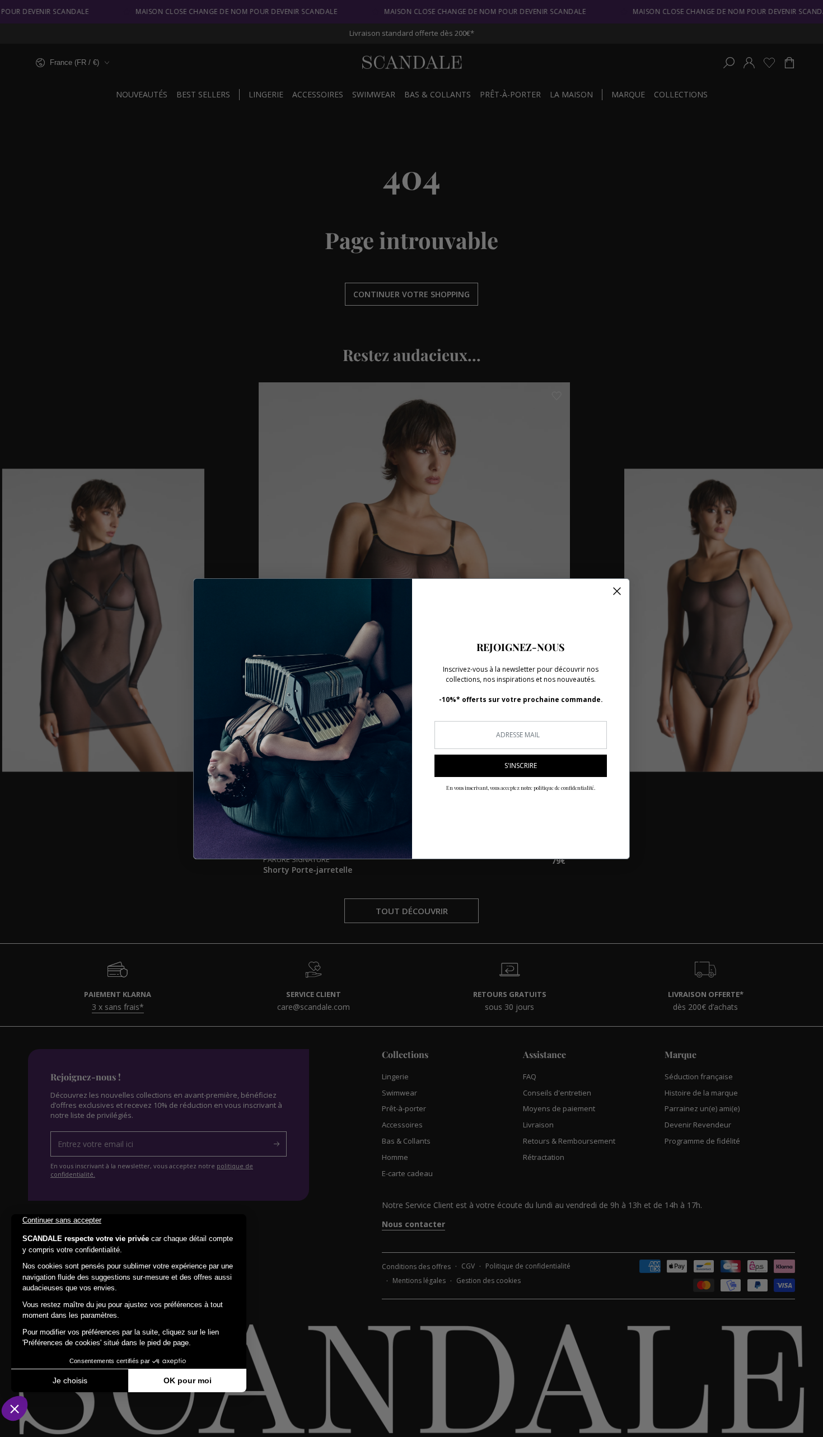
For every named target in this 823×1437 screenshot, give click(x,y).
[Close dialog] (617, 591)
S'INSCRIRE (520, 765)
